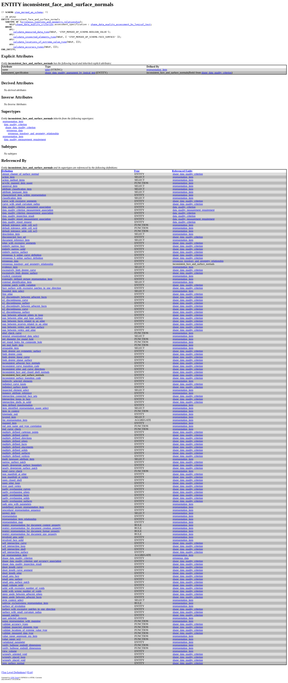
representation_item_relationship (19, 519)
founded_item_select (13, 291)
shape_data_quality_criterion (34, 24)
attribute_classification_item (17, 189)
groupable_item (10, 348)
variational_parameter (13, 642)
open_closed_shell (12, 480)
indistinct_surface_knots (15, 387)
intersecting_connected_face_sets (19, 396)
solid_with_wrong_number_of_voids (21, 591)
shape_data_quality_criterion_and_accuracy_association (31, 561)
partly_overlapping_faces (15, 495)
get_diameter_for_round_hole (18, 339)
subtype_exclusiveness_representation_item (25, 603)
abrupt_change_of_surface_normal (20, 174)
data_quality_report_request (17, 222)
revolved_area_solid (13, 537)
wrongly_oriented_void (14, 654)
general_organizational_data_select (20, 336)
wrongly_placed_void (13, 660)
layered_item (9, 417)
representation (9, 516)
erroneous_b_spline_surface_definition (22, 258)
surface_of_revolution (13, 606)
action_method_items (13, 180)
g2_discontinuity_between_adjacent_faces (24, 306)
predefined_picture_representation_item (23, 507)
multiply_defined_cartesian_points (20, 432)
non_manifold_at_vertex (15, 477)
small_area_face (10, 576)
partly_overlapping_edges (16, 492)
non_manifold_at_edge (14, 474)
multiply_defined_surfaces (16, 453)
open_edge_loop (11, 483)
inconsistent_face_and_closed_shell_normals (25, 372)
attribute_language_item (15, 192)
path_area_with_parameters (16, 504)
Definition (7, 171)
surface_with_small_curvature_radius (22, 612)
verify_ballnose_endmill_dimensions (21, 645)
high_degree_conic (12, 354)
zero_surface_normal (13, 663)
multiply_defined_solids (15, 450)
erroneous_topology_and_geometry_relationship (50, 22)
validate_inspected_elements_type (34, 37)
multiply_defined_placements (17, 447)
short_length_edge (12, 573)
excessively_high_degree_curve (19, 270)
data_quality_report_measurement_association (26, 219)
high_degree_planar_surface (17, 360)
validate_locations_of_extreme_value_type (40, 42)
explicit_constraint (12, 276)
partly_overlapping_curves (16, 489)
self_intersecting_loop (13, 546)
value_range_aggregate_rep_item (19, 636)
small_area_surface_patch (15, 582)
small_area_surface (12, 579)
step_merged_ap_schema (29, 12)
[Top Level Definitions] (13, 672)
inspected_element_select (15, 390)
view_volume (9, 651)
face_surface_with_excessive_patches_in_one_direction (31, 288)
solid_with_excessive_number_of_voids (23, 588)
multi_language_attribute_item (18, 459)
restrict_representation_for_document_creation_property (31, 528)
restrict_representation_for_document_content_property (31, 525)
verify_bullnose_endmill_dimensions (21, 648)
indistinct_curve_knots (14, 384)
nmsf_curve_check (12, 471)
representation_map (12, 522)
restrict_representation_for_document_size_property (29, 534)
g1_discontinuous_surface (16, 303)
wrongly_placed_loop (13, 657)
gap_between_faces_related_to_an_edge (23, 321)
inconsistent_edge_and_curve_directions (23, 369)
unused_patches (10, 615)
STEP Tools (14, 677)
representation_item (156, 69)
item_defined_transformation (17, 405)
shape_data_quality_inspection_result (22, 564)
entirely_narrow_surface (15, 252)
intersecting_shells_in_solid (16, 402)
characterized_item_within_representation (24, 195)
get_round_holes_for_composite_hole (22, 342)
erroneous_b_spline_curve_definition (21, 255)
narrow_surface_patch (14, 462)
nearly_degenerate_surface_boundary (22, 465)
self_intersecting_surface (15, 552)
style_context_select (12, 600)
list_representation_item (14, 420)
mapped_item (9, 423)
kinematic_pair (10, 414)
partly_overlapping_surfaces (17, 501)
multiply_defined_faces (14, 444)
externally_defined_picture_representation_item (27, 279)
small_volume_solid (12, 585)
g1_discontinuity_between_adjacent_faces (24, 297)
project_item (8, 513)
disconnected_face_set (14, 237)
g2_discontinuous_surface (16, 312)
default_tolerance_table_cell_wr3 (19, 225)
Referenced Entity (182, 171)
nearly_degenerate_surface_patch (19, 468)
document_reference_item (16, 240)
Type (137, 171)
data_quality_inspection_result (18, 216)
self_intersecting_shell (14, 549)
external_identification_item (17, 282)
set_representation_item (14, 555)
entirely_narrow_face (13, 246)
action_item (8, 177)
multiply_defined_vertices (16, 456)
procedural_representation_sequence (21, 510)
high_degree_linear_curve (16, 357)
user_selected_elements (14, 618)
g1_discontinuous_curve (15, 300)
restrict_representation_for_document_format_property (31, 531)
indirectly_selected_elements (17, 381)
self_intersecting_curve (14, 543)
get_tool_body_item (12, 345)
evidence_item (10, 267)
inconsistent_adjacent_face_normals (21, 363)
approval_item (9, 186)
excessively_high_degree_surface (20, 273)
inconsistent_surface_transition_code (21, 378)
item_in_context (10, 411)
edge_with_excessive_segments (19, 243)
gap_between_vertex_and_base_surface (23, 327)
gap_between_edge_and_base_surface (22, 318)
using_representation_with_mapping (21, 621)
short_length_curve (12, 567)
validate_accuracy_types (28, 47)
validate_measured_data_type (31, 32)
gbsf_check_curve (12, 333)
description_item (11, 234)
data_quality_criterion (15, 124)
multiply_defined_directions (17, 438)
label (47, 69)
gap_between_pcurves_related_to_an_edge (25, 324)
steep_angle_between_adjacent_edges (22, 594)
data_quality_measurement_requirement (25, 139)
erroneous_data (15, 130)
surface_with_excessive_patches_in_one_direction (28, 609)
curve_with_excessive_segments (19, 201)
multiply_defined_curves (15, 435)
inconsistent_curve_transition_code (20, 366)
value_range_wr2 (11, 639)
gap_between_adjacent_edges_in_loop (22, 315)
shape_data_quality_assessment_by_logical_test (121, 24)
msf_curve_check (11, 429)
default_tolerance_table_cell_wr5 (19, 231)
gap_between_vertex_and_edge (19, 330)
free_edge (7, 294)
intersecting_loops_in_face (16, 399)
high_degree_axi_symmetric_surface (21, 351)
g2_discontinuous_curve (15, 309)
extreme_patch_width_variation (19, 285)
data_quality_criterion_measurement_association (27, 210)
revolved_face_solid (13, 540)
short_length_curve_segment (17, 570)
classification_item (12, 198)
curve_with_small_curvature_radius (21, 204)
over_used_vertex (11, 486)
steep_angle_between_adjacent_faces (22, 597)
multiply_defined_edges (15, 441)
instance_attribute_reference (17, 393)
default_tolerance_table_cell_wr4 (19, 228)
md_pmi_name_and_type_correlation (22, 426)
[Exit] (30, 672)
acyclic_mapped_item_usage (17, 183)
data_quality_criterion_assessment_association (26, 207)
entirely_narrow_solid (13, 249)
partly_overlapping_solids (16, 498)
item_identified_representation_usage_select (25, 408)
